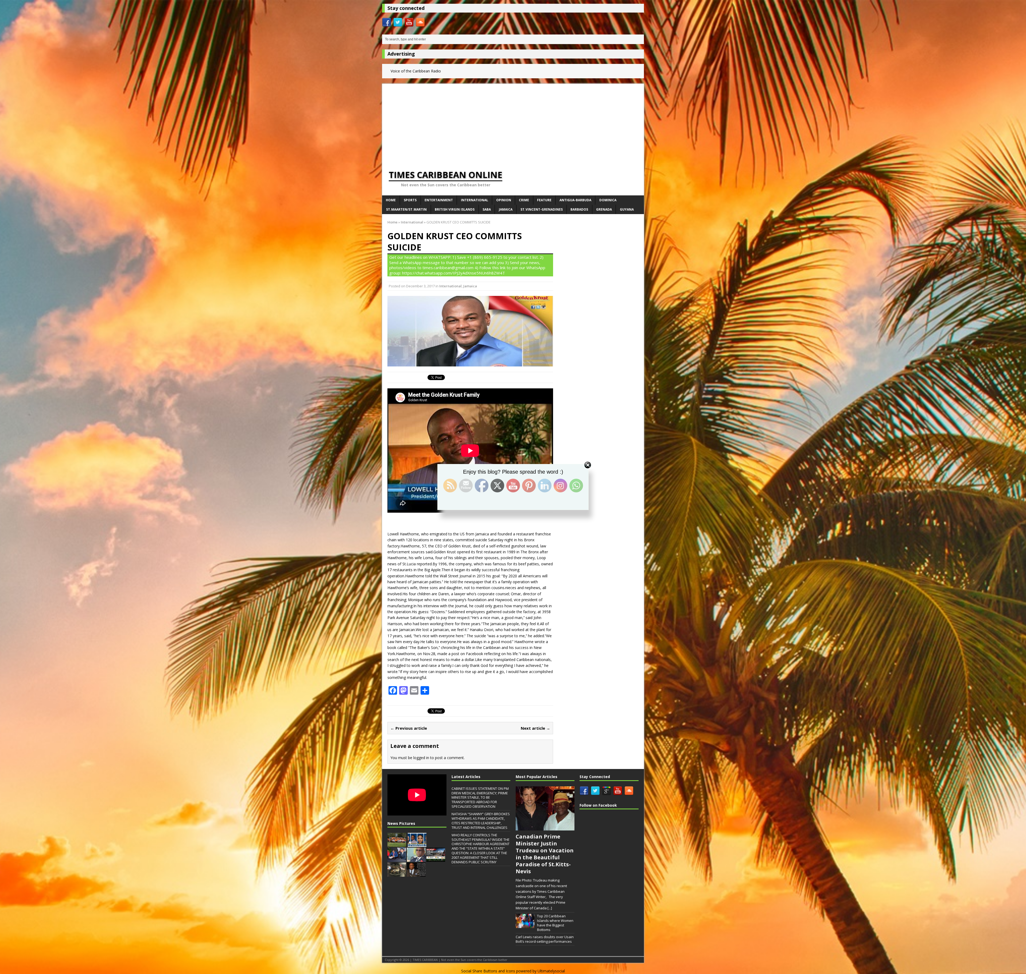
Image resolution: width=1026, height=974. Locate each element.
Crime (524, 200)
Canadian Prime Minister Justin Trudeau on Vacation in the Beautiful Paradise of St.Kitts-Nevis (545, 854)
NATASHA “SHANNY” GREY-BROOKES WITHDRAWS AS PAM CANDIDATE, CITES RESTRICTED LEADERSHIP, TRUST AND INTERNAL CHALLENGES (481, 820)
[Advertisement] (513, 121)
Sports (410, 200)
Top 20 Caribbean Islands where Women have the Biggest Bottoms (555, 923)
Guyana (627, 209)
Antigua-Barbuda (575, 200)
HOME (391, 200)
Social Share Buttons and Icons (488, 970)
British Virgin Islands (455, 209)
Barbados (579, 209)
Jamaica (505, 209)
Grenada (604, 209)
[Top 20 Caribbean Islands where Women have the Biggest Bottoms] (525, 925)
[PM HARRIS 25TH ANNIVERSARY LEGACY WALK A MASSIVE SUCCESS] (396, 844)
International (474, 200)
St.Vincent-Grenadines (541, 209)
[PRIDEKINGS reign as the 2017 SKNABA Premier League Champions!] (396, 873)
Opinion (503, 200)
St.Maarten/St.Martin (406, 209)
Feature (544, 200)
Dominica (607, 200)
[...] (549, 908)
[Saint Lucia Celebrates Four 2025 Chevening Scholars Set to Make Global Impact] (417, 844)
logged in (421, 757)
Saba (487, 209)
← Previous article (408, 728)
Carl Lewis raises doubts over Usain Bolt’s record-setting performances (545, 939)
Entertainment (439, 200)
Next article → (535, 728)
